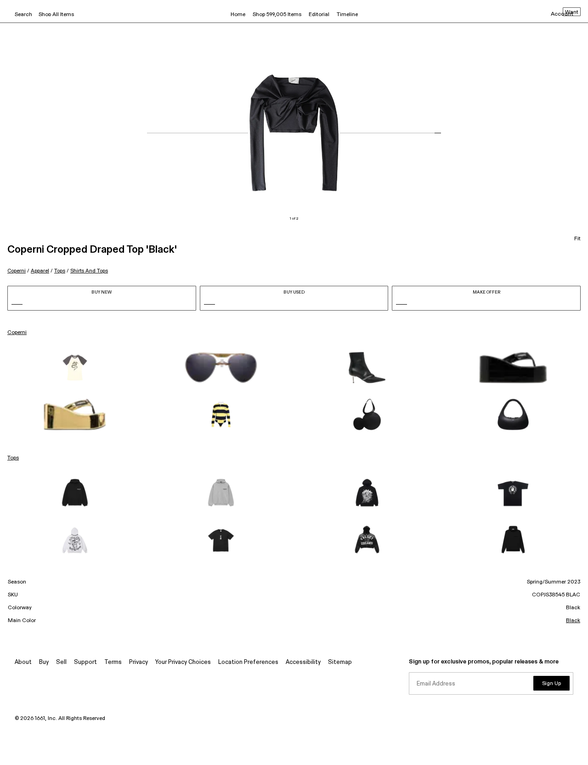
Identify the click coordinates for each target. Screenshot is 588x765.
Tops (59, 270)
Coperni (16, 270)
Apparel (40, 270)
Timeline (347, 14)
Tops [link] (13, 458)
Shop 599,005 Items (277, 14)
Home (238, 14)
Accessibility (303, 662)
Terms (113, 662)
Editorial (319, 14)
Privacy (138, 662)
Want (571, 12)
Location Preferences (248, 662)
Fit (577, 239)
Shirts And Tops (89, 270)
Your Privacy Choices (183, 662)
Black (573, 620)
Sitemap (340, 662)
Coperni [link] (17, 332)
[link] (74, 367)
